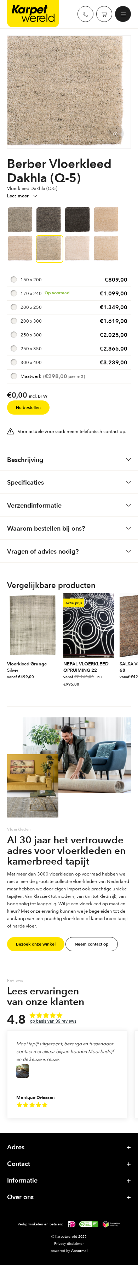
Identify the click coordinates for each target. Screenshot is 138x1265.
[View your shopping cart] (104, 14)
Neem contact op (92, 944)
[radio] (69, 280)
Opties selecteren (54, 677)
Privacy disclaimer (69, 1243)
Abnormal (79, 1251)
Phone (85, 14)
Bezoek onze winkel (36, 944)
